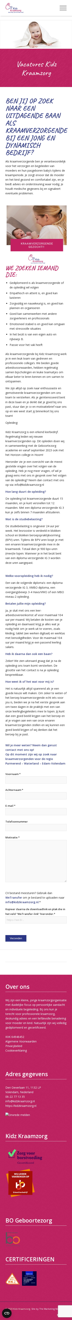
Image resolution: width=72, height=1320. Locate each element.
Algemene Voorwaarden (21, 1041)
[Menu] (61, 8)
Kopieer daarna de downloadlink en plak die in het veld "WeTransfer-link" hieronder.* (35, 911)
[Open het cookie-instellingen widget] (7, 1313)
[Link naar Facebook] (58, 1315)
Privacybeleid (13, 1046)
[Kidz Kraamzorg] (29, 8)
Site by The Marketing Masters (47, 1308)
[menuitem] (61, 8)
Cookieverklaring (16, 1050)
